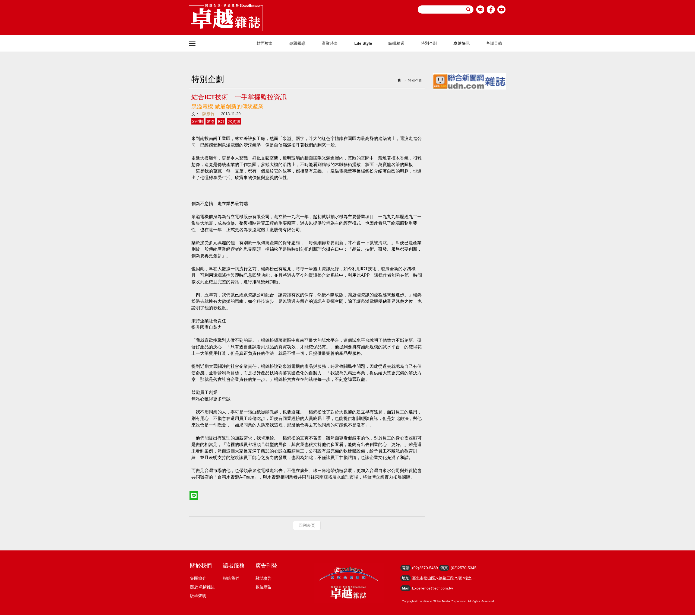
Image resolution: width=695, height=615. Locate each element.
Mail (405, 588)
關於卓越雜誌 (202, 587)
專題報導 (297, 43)
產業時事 (330, 43)
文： (195, 113)
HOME (226, 17)
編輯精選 (396, 43)
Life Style (363, 43)
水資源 (234, 121)
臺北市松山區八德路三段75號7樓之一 (444, 578)
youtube (501, 9)
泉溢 (210, 121)
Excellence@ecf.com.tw (432, 588)
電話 (405, 568)
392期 (197, 121)
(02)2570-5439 (425, 568)
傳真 (444, 568)
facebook (491, 9)
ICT (221, 121)
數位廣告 (263, 587)
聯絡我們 (231, 578)
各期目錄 (494, 43)
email (480, 9)
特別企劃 (429, 43)
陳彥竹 (208, 113)
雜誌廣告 (263, 578)
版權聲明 (198, 595)
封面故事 (265, 43)
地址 (405, 578)
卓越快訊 (461, 43)
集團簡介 (198, 578)
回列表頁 (307, 525)
